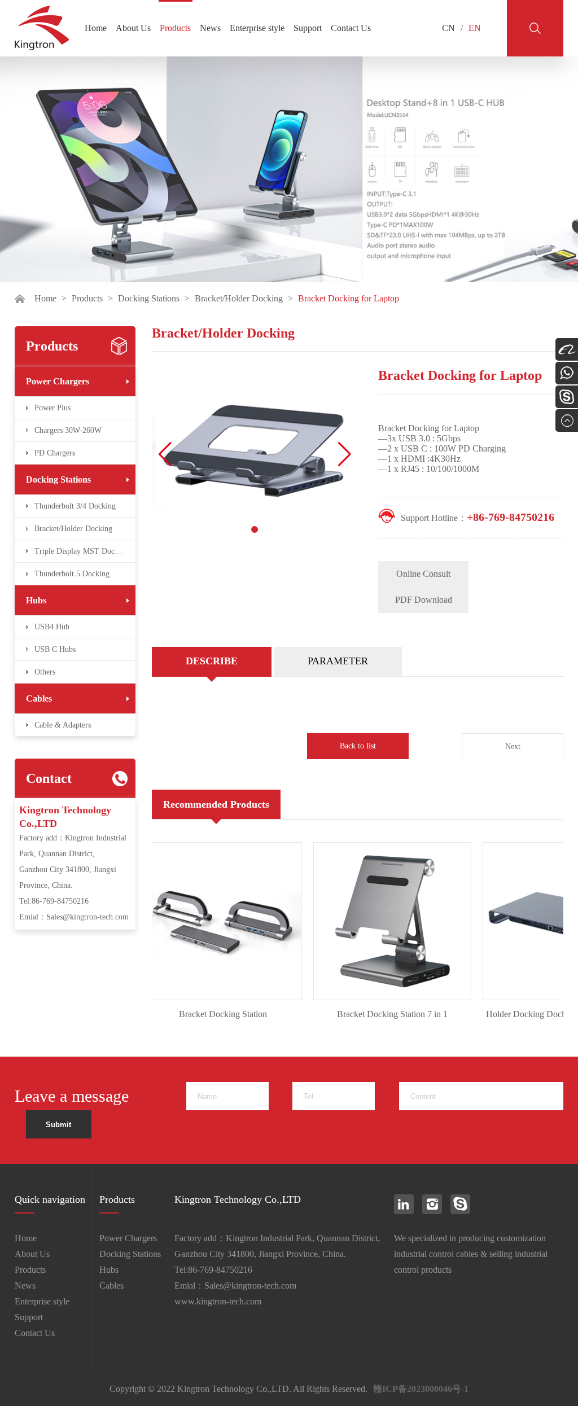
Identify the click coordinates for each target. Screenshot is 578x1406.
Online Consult (423, 574)
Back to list (358, 746)
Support (308, 28)
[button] (344, 454)
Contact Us (351, 28)
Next (512, 746)
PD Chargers (54, 453)
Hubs (36, 600)
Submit (58, 1124)
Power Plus (52, 408)
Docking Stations (148, 298)
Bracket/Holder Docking (239, 298)
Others (44, 672)
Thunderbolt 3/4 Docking (75, 506)
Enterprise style (257, 28)
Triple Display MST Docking (81, 551)
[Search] (535, 28)
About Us (133, 28)
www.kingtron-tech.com (217, 1301)
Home (96, 28)
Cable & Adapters (62, 725)
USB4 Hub (51, 627)
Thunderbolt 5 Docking (72, 574)
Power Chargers (57, 381)
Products (175, 28)
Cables (39, 698)
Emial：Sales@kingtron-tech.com (74, 917)
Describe (212, 661)
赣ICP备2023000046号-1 (420, 1389)
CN (448, 28)
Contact (49, 778)
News (210, 28)
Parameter (338, 661)
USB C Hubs (55, 649)
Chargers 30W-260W (68, 430)
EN (474, 28)
